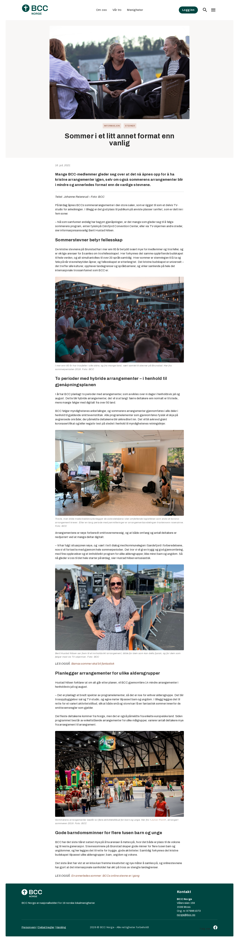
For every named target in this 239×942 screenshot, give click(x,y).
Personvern (29, 927)
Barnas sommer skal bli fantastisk (92, 663)
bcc (189, 914)
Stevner (130, 126)
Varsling (61, 927)
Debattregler (46, 927)
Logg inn (188, 9)
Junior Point (158, 820)
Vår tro (117, 10)
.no (193, 914)
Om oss (101, 10)
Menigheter (135, 10)
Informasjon (112, 126)
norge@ (182, 914)
